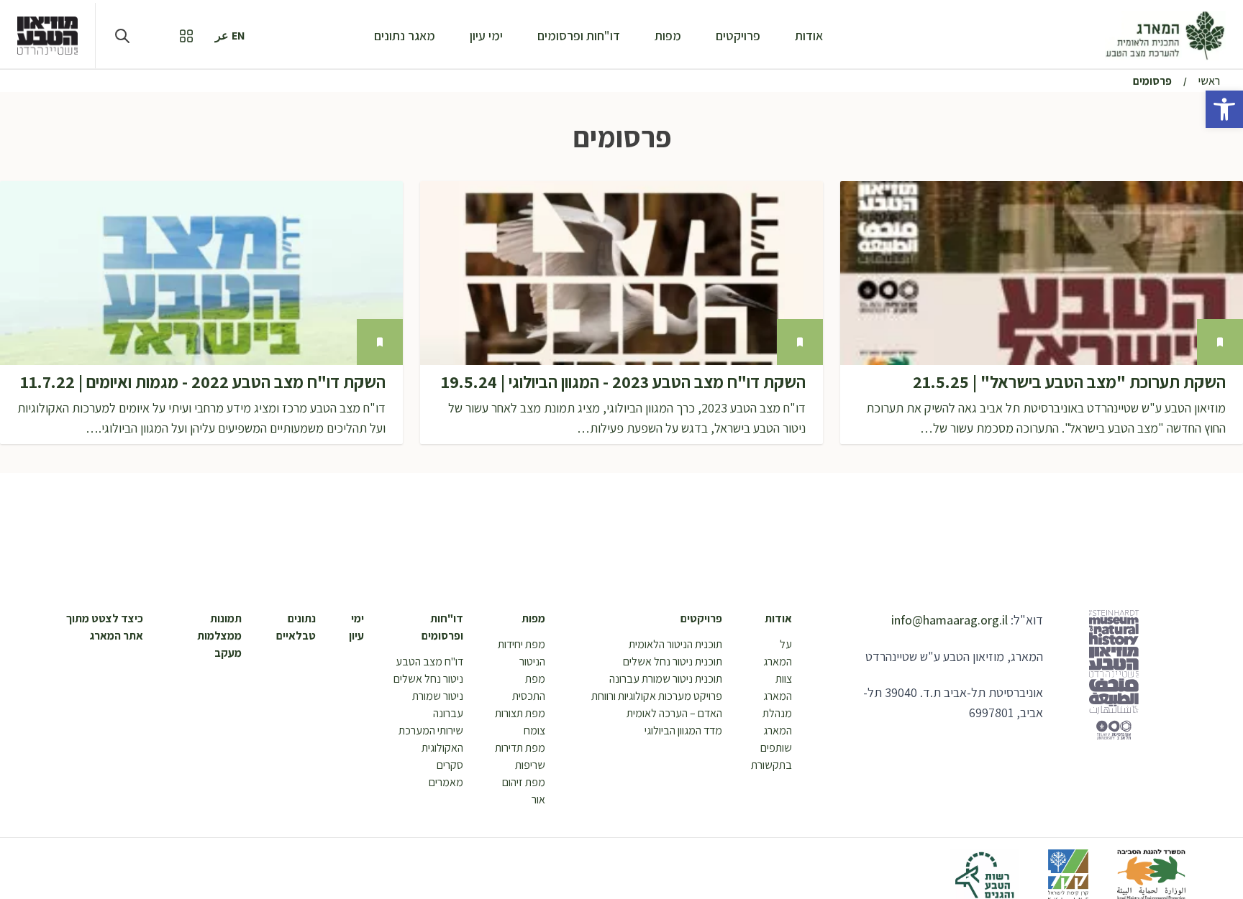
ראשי (1209, 80)
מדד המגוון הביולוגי (683, 730)
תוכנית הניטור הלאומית (675, 644)
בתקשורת (771, 765)
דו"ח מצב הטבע (429, 661)
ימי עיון (486, 35)
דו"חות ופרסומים (578, 35)
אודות (809, 35)
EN (238, 35)
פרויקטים (738, 35)
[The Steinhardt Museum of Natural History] (47, 35)
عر (222, 35)
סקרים (450, 765)
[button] (1224, 109)
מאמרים (446, 782)
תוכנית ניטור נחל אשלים (672, 661)
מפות (668, 35)
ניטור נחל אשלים (428, 678)
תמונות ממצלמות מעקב (219, 635)
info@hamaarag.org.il (949, 620)
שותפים (776, 747)
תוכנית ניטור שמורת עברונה (665, 678)
